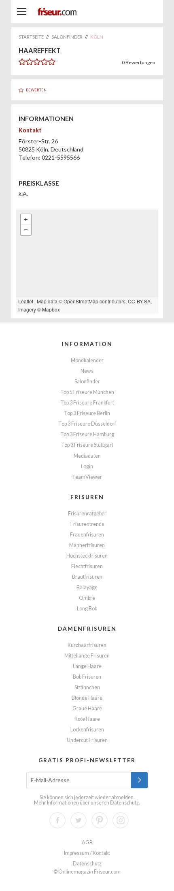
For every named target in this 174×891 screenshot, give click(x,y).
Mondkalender (87, 360)
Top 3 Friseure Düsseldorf (87, 424)
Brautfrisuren (87, 577)
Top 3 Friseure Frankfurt (87, 403)
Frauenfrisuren (87, 535)
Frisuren (87, 496)
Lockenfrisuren (87, 730)
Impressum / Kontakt (87, 853)
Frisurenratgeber (87, 513)
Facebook (57, 820)
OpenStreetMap (81, 301)
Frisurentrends (87, 524)
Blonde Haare (87, 698)
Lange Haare (87, 666)
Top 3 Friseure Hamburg (87, 434)
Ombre (87, 598)
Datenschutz (124, 803)
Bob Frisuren (87, 677)
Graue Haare (87, 708)
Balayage (87, 587)
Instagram (120, 820)
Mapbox (51, 309)
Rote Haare (87, 719)
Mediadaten (87, 456)
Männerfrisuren (87, 545)
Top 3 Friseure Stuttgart (87, 445)
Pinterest (99, 820)
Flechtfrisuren (87, 566)
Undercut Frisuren (87, 740)
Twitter (78, 820)
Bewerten (36, 90)
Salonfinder (87, 381)
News (87, 371)
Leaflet (25, 301)
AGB (87, 842)
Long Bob (87, 609)
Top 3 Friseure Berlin (87, 413)
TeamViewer (87, 477)
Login (87, 466)
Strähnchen (87, 687)
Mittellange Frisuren (87, 656)
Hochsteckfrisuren (87, 556)
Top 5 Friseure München (87, 392)
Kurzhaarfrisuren (87, 645)
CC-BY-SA (139, 301)
